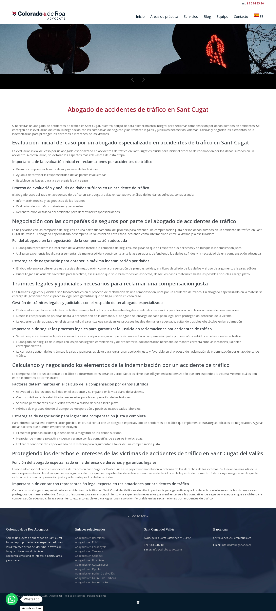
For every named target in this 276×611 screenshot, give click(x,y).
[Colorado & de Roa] (39, 15)
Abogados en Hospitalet (90, 560)
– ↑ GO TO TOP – (138, 516)
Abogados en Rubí (86, 542)
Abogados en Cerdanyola (90, 547)
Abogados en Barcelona (90, 538)
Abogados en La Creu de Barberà (95, 578)
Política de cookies (75, 595)
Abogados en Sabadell (89, 556)
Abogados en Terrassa (89, 551)
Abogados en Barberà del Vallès (95, 573)
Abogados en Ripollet (88, 569)
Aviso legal (56, 595)
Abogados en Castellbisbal (91, 564)
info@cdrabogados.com (167, 549)
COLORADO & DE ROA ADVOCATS (28, 595)
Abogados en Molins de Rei (92, 582)
